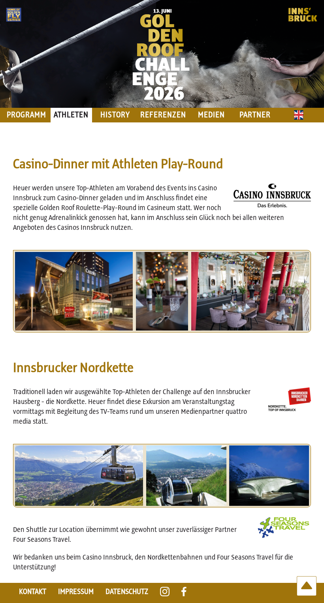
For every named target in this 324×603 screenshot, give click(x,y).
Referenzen (163, 115)
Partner (255, 115)
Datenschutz (126, 592)
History (115, 115)
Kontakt (32, 592)
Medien (211, 115)
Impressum (76, 592)
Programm (26, 115)
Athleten (71, 115)
